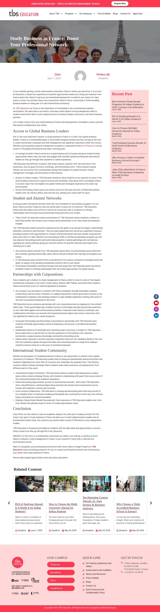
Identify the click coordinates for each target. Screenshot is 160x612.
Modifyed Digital (109, 607)
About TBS (54, 13)
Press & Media (104, 13)
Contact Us (125, 13)
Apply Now (137, 13)
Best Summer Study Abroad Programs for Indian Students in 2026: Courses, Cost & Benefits (128, 104)
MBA (62, 237)
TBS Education (22, 108)
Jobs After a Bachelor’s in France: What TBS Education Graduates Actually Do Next (129, 172)
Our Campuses (85, 13)
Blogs (115, 13)
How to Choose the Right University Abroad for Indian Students (126, 131)
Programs (69, 13)
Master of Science (85, 146)
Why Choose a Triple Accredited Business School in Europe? (128, 159)
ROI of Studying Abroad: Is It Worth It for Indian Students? (126, 118)
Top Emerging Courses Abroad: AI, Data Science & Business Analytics (129, 146)
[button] (9, 503)
